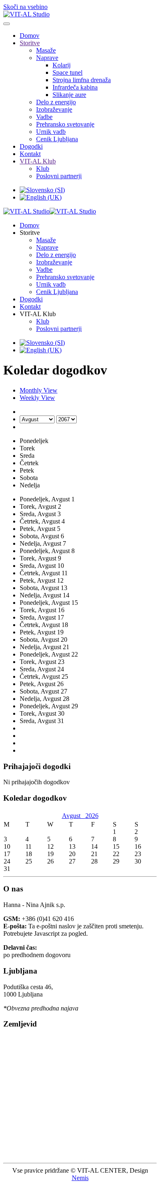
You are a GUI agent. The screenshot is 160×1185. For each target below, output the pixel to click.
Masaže (46, 50)
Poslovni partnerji (59, 175)
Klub (42, 168)
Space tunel (67, 72)
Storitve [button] (30, 232)
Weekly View (37, 397)
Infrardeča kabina (75, 87)
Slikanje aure (69, 94)
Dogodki (31, 146)
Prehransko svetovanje (65, 124)
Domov (29, 35)
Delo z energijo (56, 102)
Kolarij (62, 65)
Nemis (80, 1177)
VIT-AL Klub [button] (38, 313)
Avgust (73, 815)
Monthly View (38, 390)
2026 (91, 815)
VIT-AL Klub (38, 161)
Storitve (30, 42)
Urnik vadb (51, 131)
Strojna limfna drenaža (82, 79)
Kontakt (30, 153)
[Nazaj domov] (26, 14)
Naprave (47, 57)
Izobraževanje (54, 109)
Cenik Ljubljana (57, 138)
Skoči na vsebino (25, 6)
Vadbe (44, 116)
